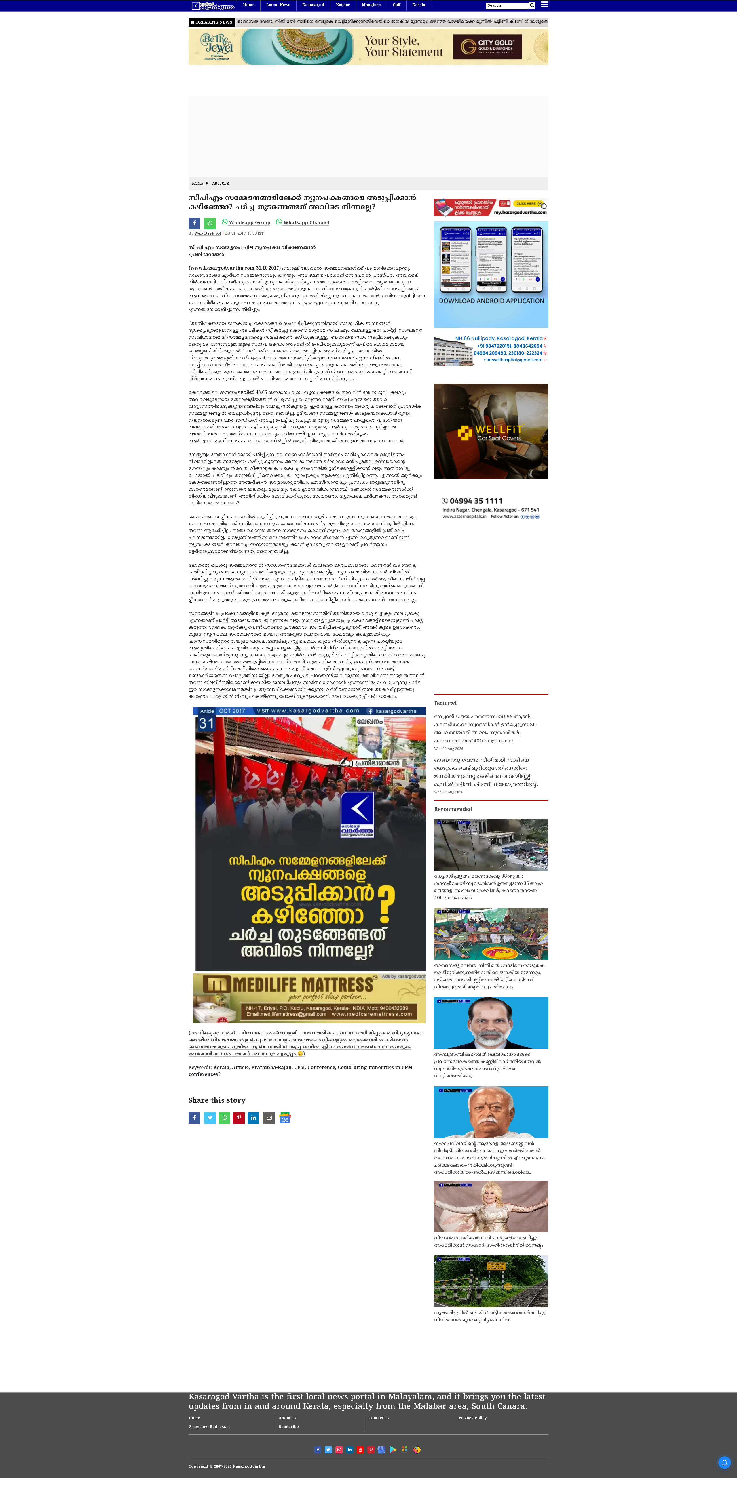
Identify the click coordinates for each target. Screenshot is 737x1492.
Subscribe (289, 1427)
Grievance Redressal (209, 1427)
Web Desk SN (207, 233)
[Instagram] (339, 1449)
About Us (288, 1418)
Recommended (453, 809)
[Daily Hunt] (403, 1448)
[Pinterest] (371, 1449)
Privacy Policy (473, 1418)
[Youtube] (360, 1449)
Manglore (371, 5)
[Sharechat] (415, 1448)
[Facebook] (317, 1449)
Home (248, 5)
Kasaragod (313, 5)
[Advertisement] (361, 136)
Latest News (278, 5)
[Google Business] (379, 1448)
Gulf (396, 5)
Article (220, 184)
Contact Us (379, 1418)
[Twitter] (328, 1449)
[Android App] (391, 1448)
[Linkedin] (349, 1449)
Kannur (343, 5)
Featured (445, 703)
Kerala (418, 5)
